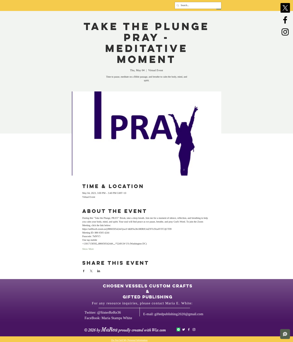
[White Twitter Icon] (183, 329)
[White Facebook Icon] (189, 329)
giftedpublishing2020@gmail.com (178, 314)
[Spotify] (178, 329)
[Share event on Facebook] (83, 271)
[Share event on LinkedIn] (98, 271)
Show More (88, 249)
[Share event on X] (91, 271)
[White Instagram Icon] (194, 329)
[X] (285, 8)
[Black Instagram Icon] (285, 32)
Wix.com (159, 330)
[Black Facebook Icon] (285, 20)
